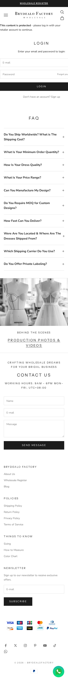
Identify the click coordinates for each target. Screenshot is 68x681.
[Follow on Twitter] (15, 645)
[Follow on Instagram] (25, 645)
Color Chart (10, 556)
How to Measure (14, 550)
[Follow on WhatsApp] (6, 651)
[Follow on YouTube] (45, 645)
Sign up (55, 97)
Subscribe (18, 601)
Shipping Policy (13, 506)
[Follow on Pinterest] (35, 645)
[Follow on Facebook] (6, 645)
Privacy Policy (12, 518)
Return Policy (11, 512)
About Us (9, 474)
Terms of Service (13, 524)
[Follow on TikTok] (55, 645)
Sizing (7, 544)
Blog (6, 486)
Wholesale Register (15, 480)
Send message (34, 445)
